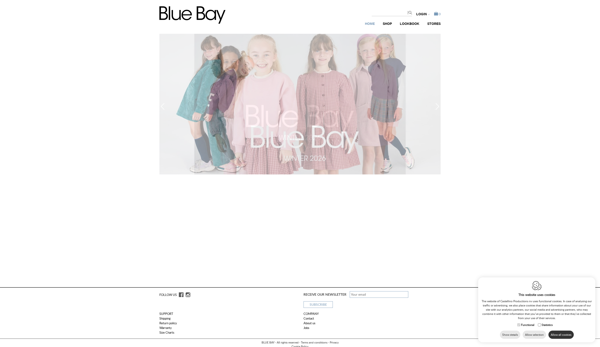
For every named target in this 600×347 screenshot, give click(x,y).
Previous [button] (164, 106)
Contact (309, 318)
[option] (300, 104)
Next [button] (436, 106)
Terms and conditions (314, 342)
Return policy (168, 323)
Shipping (165, 318)
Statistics (547, 325)
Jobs (306, 328)
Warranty (165, 328)
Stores (434, 24)
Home (370, 24)
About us (309, 323)
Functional (527, 325)
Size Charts (166, 332)
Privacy (334, 342)
